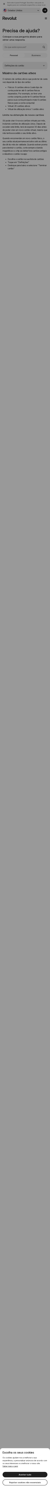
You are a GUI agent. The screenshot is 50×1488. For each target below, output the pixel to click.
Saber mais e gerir (10, 1466)
